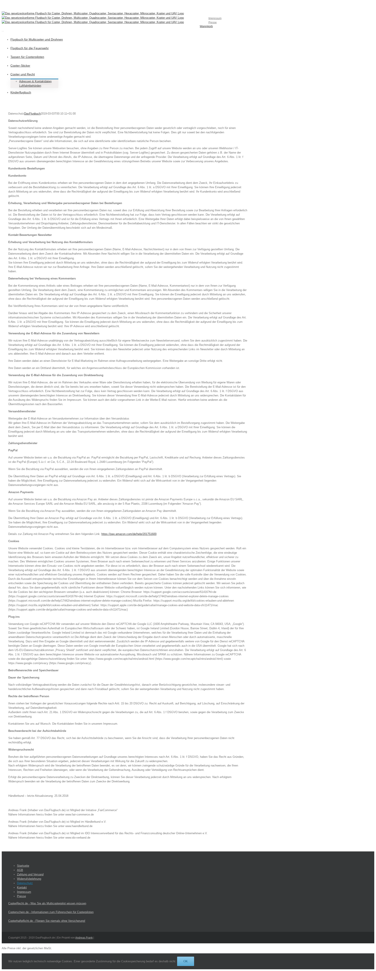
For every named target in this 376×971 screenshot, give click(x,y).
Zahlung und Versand (30, 874)
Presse (21, 896)
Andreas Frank (84, 937)
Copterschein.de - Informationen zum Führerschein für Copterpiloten (51, 912)
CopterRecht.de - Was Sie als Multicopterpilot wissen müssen (47, 903)
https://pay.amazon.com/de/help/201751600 (128, 534)
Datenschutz (25, 883)
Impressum (24, 891)
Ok (185, 961)
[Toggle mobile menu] (3, 30)
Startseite (23, 865)
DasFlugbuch (32, 113)
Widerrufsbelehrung (29, 878)
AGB (20, 870)
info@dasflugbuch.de (76, 6)
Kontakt (22, 887)
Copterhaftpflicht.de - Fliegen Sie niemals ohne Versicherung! (46, 920)
